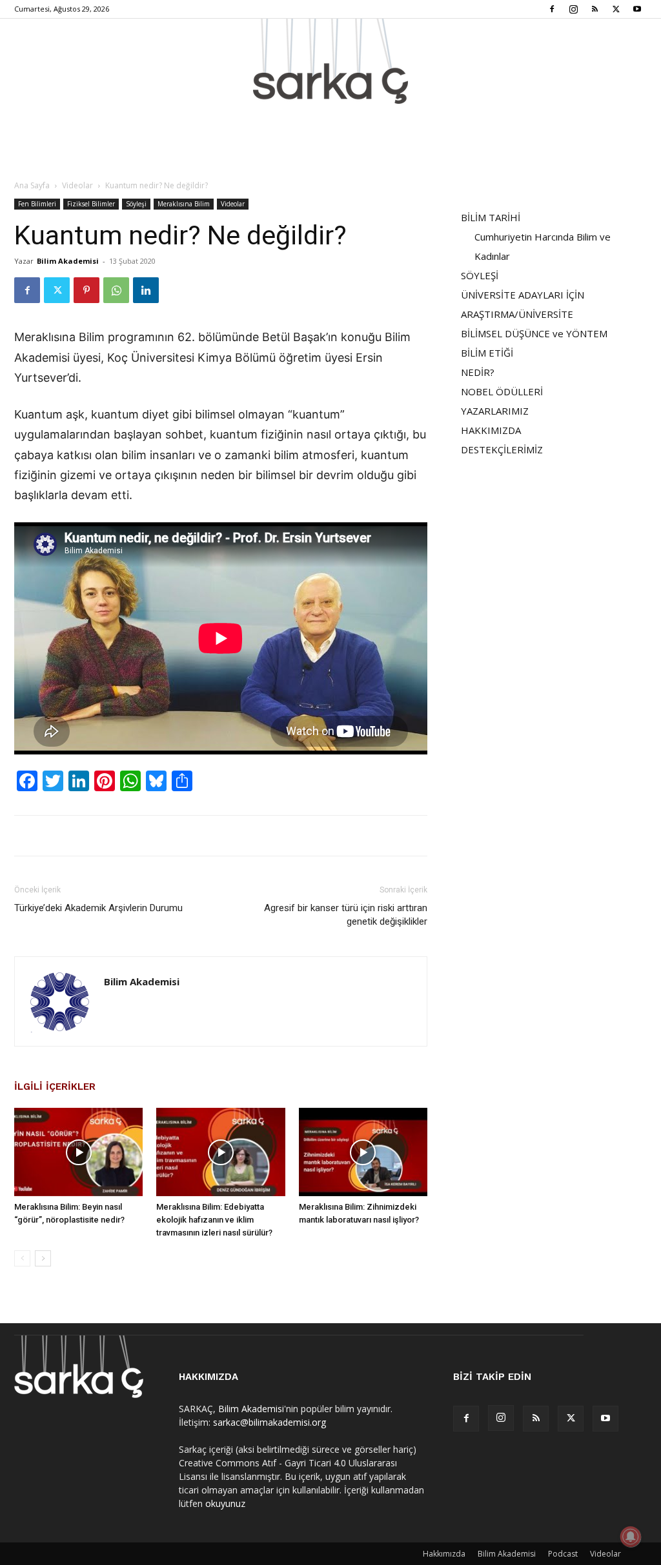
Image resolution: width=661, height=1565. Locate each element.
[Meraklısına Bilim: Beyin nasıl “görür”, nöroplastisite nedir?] (78, 1152)
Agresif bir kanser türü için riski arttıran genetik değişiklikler (345, 914)
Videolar (77, 185)
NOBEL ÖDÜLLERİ (502, 391)
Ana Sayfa (32, 185)
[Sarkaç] (330, 61)
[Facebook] (552, 9)
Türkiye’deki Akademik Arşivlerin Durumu (98, 908)
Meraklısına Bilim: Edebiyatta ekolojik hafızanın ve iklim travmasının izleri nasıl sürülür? (214, 1219)
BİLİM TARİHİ (490, 217)
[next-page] (43, 1258)
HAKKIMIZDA (491, 430)
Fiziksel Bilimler (91, 203)
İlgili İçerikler (55, 1086)
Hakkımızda (444, 1553)
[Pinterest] (86, 290)
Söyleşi (136, 203)
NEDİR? (477, 372)
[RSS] (594, 9)
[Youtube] (637, 9)
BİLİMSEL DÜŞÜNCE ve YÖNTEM (534, 333)
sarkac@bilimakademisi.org (269, 1422)
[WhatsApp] (116, 290)
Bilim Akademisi (68, 261)
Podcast (563, 1553)
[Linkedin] (146, 290)
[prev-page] (22, 1258)
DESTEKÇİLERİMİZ (502, 449)
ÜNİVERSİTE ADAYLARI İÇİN (522, 294)
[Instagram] (573, 9)
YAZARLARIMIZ (495, 410)
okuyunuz (225, 1503)
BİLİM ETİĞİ (487, 352)
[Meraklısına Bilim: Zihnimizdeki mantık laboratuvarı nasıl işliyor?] (363, 1152)
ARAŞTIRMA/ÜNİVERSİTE (517, 314)
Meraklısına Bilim (184, 203)
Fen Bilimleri (37, 203)
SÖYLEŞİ (479, 275)
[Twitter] (615, 9)
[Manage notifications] (630, 1536)
